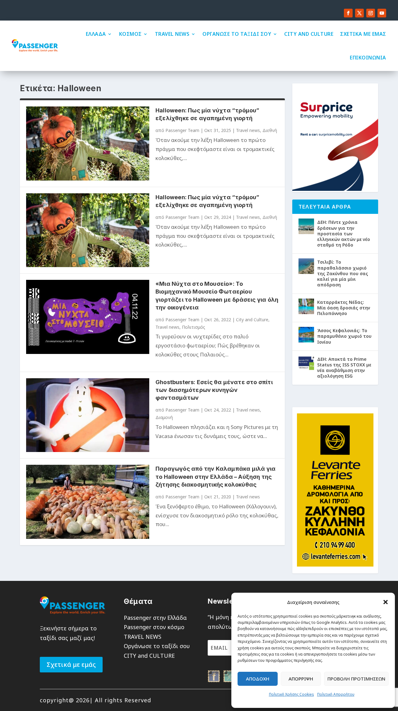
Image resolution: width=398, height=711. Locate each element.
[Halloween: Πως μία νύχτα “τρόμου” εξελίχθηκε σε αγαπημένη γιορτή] (87, 143)
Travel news (248, 130)
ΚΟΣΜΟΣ (130, 34)
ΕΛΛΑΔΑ (96, 34)
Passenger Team (182, 130)
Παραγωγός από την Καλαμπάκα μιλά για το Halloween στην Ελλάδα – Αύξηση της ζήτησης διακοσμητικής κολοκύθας (215, 476)
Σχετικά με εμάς (71, 664)
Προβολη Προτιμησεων (356, 679)
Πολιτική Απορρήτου (335, 694)
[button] (385, 602)
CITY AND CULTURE (308, 34)
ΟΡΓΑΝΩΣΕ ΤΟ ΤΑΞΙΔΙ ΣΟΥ (236, 34)
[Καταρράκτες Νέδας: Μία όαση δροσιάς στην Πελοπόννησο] (306, 306)
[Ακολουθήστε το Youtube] (381, 13)
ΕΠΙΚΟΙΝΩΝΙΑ (368, 57)
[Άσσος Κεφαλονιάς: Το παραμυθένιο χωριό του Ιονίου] (306, 334)
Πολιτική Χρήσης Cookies (291, 694)
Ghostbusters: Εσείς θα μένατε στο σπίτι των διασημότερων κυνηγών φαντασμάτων (214, 390)
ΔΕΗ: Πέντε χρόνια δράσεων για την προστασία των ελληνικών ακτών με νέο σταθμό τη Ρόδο (343, 233)
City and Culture (252, 320)
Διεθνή (269, 130)
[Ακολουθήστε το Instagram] (370, 13)
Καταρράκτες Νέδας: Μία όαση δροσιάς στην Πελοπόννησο (343, 307)
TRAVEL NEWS (172, 34)
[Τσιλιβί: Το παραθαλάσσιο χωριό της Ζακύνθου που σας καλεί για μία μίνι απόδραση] (306, 266)
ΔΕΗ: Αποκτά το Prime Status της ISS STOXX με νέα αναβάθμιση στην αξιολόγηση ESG (344, 367)
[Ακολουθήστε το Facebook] (348, 13)
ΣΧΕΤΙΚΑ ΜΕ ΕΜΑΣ (363, 34)
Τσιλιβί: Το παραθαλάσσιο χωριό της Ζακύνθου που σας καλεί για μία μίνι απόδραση (342, 273)
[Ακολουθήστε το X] (359, 13)
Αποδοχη (257, 679)
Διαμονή (164, 417)
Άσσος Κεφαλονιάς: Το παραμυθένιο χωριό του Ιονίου (344, 336)
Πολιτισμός (193, 327)
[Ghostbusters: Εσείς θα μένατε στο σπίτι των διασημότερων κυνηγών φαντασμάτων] (87, 415)
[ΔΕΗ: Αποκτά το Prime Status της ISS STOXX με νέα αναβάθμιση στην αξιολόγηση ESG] (306, 363)
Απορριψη (301, 679)
